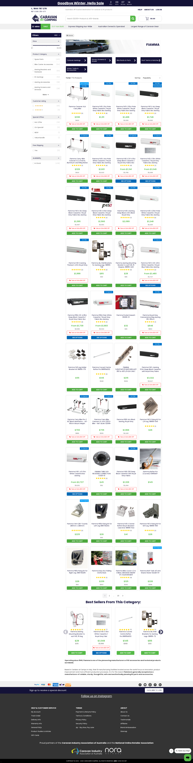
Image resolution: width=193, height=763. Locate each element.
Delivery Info (36, 720)
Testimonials (125, 720)
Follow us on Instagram (96, 696)
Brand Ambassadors (128, 727)
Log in (159, 9)
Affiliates (124, 723)
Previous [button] (65, 632)
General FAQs (36, 727)
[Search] (133, 19)
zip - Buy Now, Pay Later (85, 727)
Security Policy (81, 723)
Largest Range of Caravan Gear (145, 26)
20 (118, 596)
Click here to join (154, 690)
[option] (77, 632)
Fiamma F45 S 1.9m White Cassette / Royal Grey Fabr (101, 634)
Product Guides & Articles (41, 731)
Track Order (35, 716)
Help (140, 9)
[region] (46, 316)
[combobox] (97, 19)
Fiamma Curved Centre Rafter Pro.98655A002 (125, 634)
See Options (101, 653)
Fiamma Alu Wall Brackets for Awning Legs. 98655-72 (150, 634)
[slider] (32, 45)
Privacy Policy (81, 720)
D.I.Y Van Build (58, 26)
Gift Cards (35, 735)
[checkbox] (46, 59)
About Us (149, 9)
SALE (45, 26)
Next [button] (161, 632)
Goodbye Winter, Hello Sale (81, 3)
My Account (36, 712)
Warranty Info (36, 723)
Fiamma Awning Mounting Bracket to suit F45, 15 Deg (77, 634)
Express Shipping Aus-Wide (80, 26)
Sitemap (124, 731)
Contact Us (125, 716)
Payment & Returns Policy (86, 712)
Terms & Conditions (83, 716)
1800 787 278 (40, 8)
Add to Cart (76, 653)
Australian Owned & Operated (111, 26)
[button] (152, 77)
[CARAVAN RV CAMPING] (44, 18)
